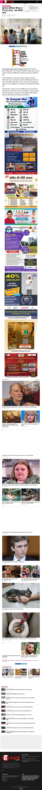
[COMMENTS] (30, 46)
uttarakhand (17, 660)
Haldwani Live (22, 786)
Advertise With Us (5, 778)
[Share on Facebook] (12, 46)
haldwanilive (36, 777)
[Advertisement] (21, 742)
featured (29, 779)
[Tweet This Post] (18, 46)
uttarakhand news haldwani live (26, 660)
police (33, 779)
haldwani (29, 778)
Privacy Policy (4, 780)
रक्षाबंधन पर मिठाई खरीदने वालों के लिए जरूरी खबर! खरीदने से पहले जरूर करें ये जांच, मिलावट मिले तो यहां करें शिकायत (20, 677)
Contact (3, 779)
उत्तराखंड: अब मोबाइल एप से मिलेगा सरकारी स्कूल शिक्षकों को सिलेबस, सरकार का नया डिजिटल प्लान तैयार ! (11, 776)
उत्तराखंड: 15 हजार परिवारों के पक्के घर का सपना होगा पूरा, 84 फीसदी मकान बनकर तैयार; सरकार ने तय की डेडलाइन (34, 677)
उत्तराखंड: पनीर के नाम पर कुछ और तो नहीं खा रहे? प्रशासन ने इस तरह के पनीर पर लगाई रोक (7, 677)
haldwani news (11, 660)
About (3, 777)
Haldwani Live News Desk (11, 15)
